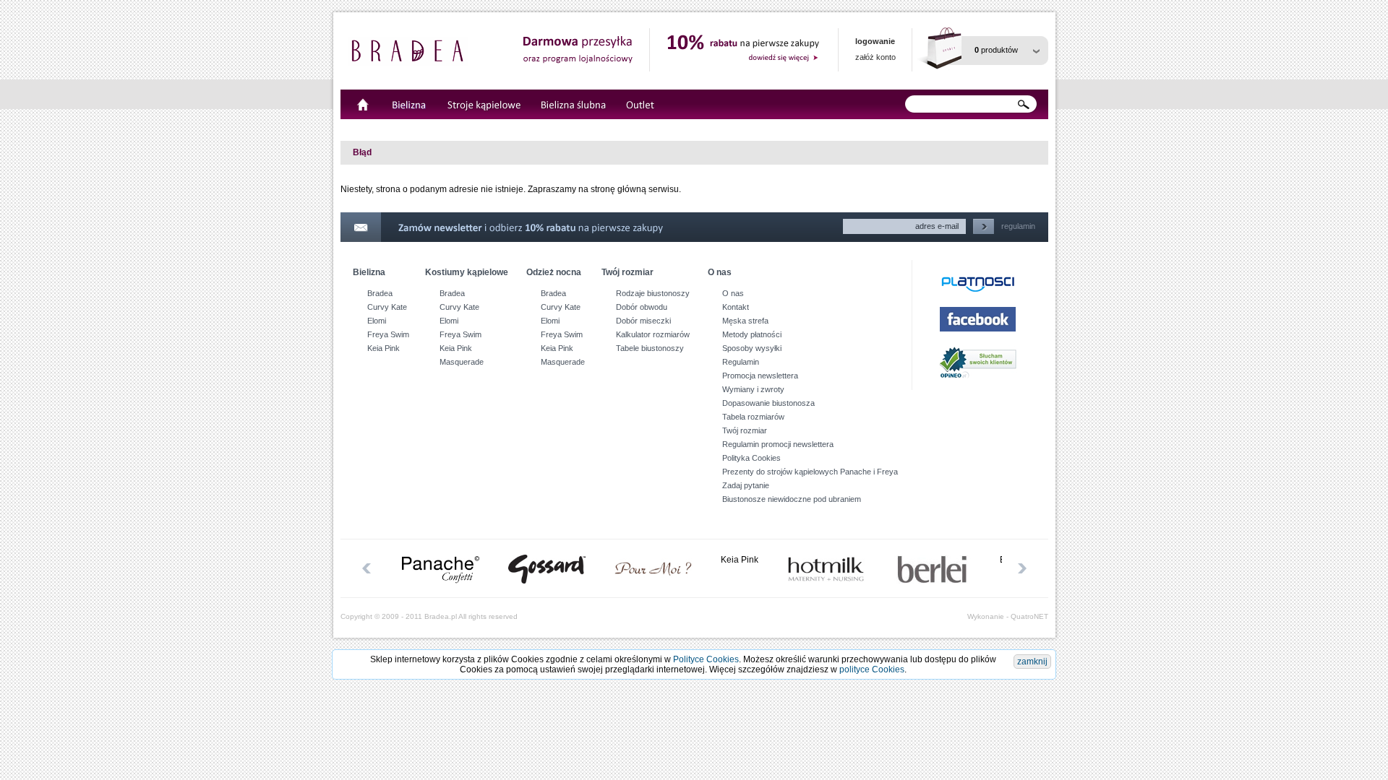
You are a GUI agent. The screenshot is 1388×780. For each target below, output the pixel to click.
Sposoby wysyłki (751, 348)
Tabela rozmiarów (753, 416)
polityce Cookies (871, 669)
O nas (733, 293)
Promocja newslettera (760, 375)
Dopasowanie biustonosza (768, 403)
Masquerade (462, 362)
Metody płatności (751, 334)
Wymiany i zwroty (753, 389)
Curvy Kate (387, 307)
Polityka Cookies (751, 458)
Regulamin (740, 362)
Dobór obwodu (641, 307)
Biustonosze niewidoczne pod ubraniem (791, 499)
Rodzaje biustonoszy (653, 293)
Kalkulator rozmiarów (653, 334)
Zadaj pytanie (745, 485)
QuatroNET (1029, 616)
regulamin (1018, 226)
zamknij (1032, 661)
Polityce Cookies (706, 659)
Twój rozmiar (744, 430)
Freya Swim (388, 334)
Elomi (376, 320)
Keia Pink (383, 348)
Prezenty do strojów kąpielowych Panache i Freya (810, 471)
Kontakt (735, 307)
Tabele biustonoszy (650, 348)
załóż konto (875, 57)
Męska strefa (745, 320)
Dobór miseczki (643, 320)
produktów (996, 50)
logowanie (875, 41)
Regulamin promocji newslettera (778, 444)
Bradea (380, 293)
